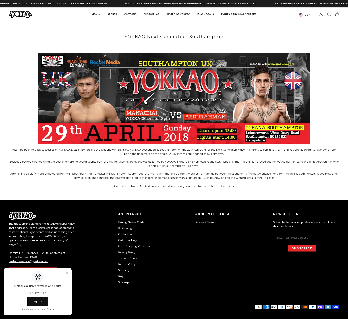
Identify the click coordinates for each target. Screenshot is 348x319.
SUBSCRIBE (302, 248)
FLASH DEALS (205, 14)
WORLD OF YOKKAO (178, 14)
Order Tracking (127, 240)
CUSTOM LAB (151, 14)
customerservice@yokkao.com (28, 261)
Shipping (123, 270)
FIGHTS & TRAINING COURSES (238, 14)
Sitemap (123, 282)
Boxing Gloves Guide (131, 222)
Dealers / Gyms (204, 222)
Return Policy (126, 264)
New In (96, 14)
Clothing (130, 14)
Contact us (125, 234)
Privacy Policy (127, 252)
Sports (112, 14)
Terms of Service (128, 258)
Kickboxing (125, 228)
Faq (120, 276)
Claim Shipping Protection (134, 246)
